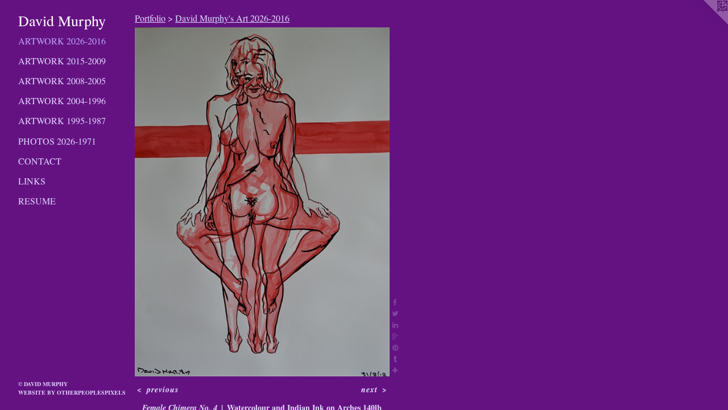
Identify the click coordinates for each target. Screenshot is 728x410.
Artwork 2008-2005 (62, 81)
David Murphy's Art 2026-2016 (232, 18)
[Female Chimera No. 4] (262, 201)
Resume (37, 201)
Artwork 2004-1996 (62, 100)
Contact (39, 161)
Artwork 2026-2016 (62, 41)
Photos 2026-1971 (57, 141)
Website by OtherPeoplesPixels (72, 392)
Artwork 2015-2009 (62, 61)
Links (32, 181)
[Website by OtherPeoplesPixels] (705, 23)
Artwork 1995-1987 (62, 120)
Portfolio (150, 18)
